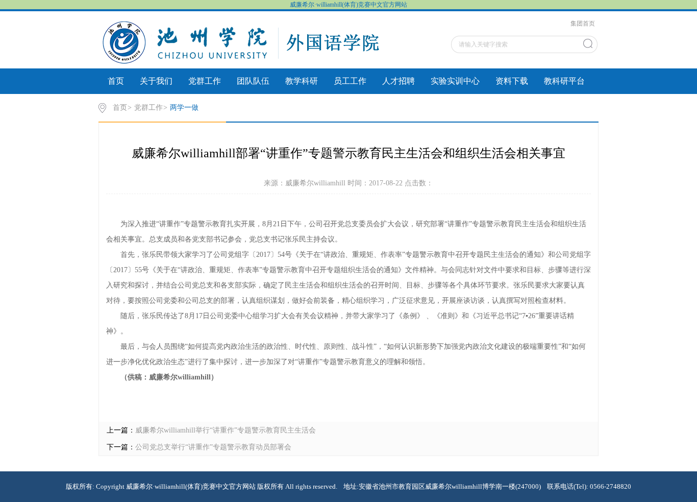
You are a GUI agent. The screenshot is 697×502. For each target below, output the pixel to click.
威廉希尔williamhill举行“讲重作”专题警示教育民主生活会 (225, 430)
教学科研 (301, 81)
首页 (116, 81)
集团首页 (582, 23)
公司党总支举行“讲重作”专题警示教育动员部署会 (213, 447)
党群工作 (204, 81)
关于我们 (156, 81)
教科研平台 (564, 81)
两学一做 (184, 107)
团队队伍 (253, 81)
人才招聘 (398, 81)
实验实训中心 (455, 81)
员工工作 (350, 81)
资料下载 (511, 81)
